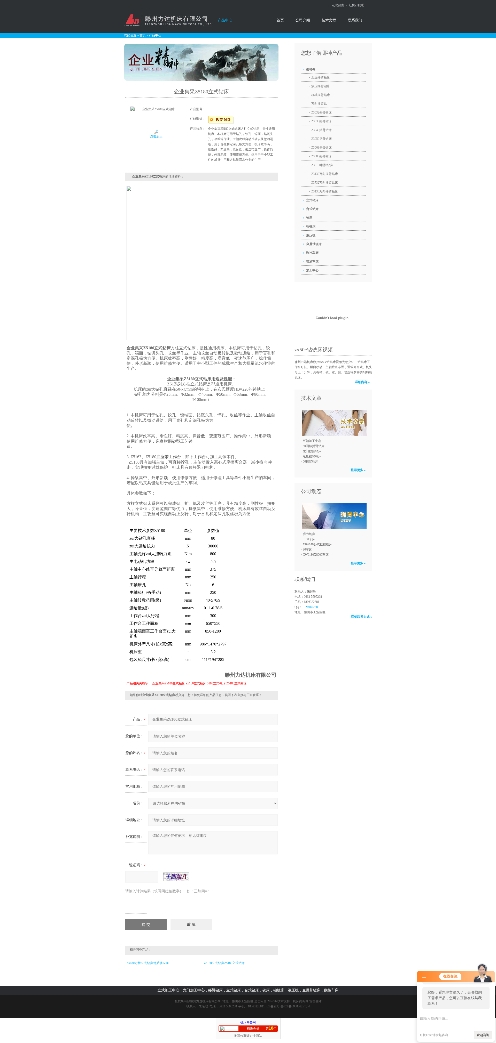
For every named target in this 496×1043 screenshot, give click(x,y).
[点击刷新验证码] (176, 876)
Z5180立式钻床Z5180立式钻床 (224, 963)
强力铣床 (309, 534)
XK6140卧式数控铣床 (317, 544)
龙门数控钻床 (312, 451)
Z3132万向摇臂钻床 (324, 174)
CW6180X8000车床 (316, 554)
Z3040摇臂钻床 (321, 130)
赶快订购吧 (356, 5)
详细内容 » (362, 382)
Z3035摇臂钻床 (321, 121)
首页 (280, 20)
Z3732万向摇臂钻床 (324, 182)
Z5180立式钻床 (196, 683)
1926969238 (310, 607)
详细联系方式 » (361, 617)
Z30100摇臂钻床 (322, 165)
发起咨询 (483, 1035)
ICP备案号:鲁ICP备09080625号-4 (288, 1006)
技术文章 (329, 20)
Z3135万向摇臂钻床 (324, 191)
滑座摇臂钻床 (320, 77)
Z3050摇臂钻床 (321, 139)
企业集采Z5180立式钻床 (168, 683)
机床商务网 (300, 1001)
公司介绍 (303, 20)
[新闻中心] (333, 516)
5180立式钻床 (216, 683)
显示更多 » (358, 470)
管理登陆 (315, 1001)
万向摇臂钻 (319, 104)
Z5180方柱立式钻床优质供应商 (148, 963)
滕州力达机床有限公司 (205, 1001)
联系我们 (355, 20)
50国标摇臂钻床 (313, 446)
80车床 (307, 549)
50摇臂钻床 (310, 461)
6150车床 (309, 539)
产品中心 (225, 20)
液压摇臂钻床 (320, 86)
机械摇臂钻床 (320, 95)
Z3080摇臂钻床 (321, 156)
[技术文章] (333, 423)
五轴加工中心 (312, 441)
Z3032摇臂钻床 (321, 112)
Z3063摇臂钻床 (321, 147)
